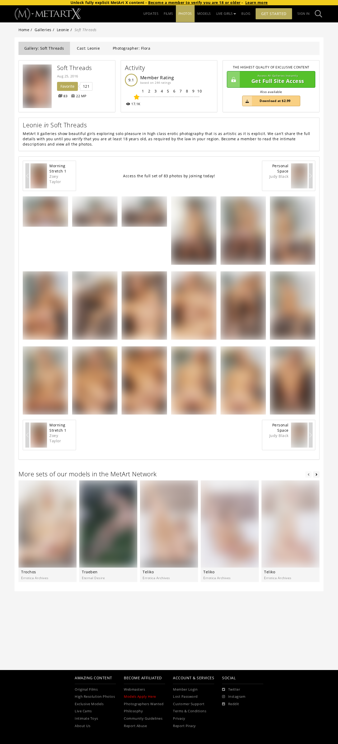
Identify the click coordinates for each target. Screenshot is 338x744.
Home (23, 29)
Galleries (43, 29)
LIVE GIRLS (224, 13)
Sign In (303, 13)
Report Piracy (184, 726)
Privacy (179, 718)
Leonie (63, 29)
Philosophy (133, 711)
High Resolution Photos (95, 696)
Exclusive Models (89, 704)
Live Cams (83, 711)
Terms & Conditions (189, 711)
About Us (82, 726)
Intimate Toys (86, 718)
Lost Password (185, 696)
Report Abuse (135, 726)
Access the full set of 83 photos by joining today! (169, 175)
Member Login (185, 689)
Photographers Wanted (143, 704)
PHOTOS (185, 13)
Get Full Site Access (277, 79)
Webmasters (134, 689)
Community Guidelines (143, 718)
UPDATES (151, 13)
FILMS (168, 13)
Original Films (86, 689)
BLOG (245, 13)
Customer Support (188, 704)
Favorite (67, 86)
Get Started (274, 13)
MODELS (204, 13)
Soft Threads (74, 68)
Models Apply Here (140, 696)
